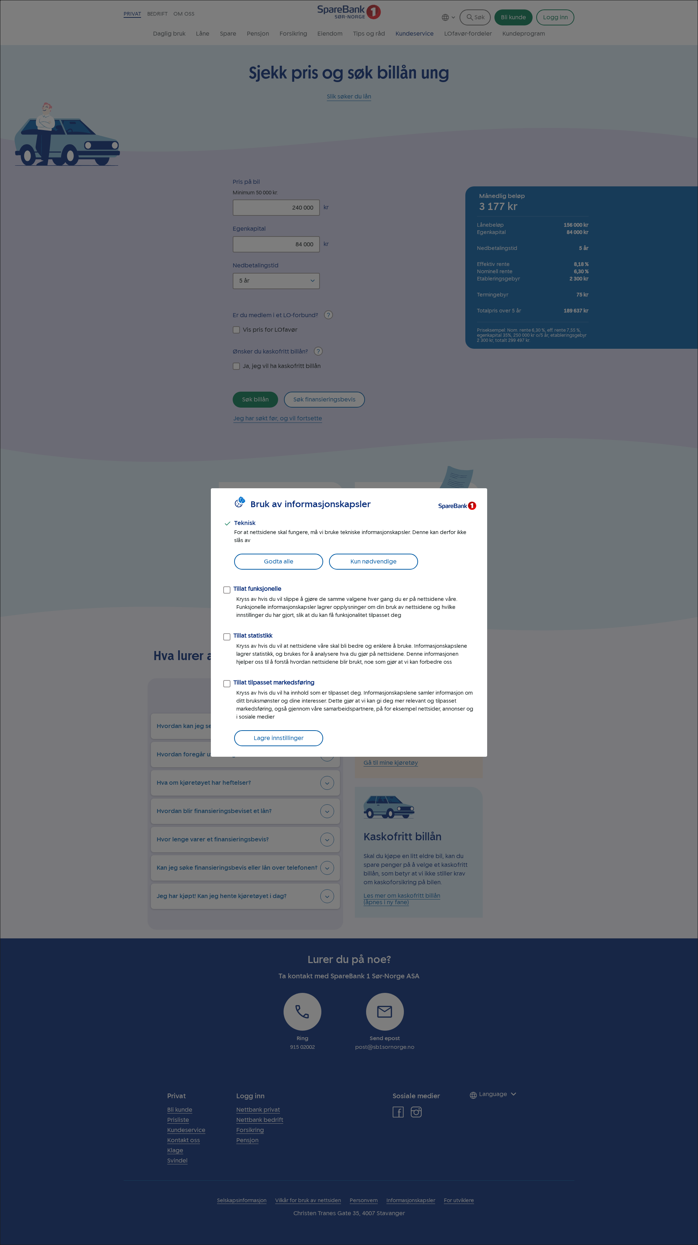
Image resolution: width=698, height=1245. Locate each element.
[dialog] (349, 622)
